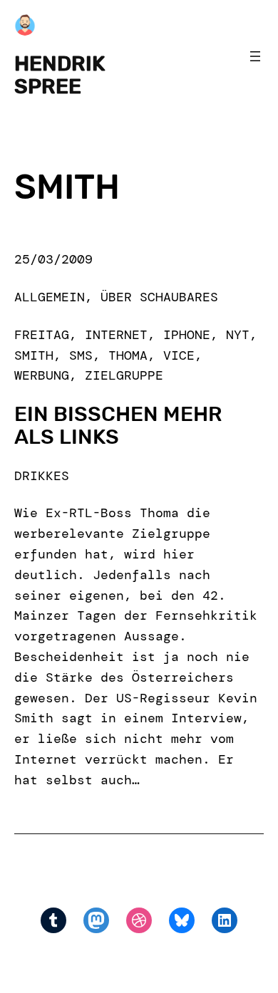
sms (81, 355)
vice (179, 355)
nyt (237, 334)
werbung (41, 375)
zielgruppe (124, 375)
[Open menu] (255, 56)
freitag (41, 334)
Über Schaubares (159, 297)
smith (33, 355)
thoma (128, 355)
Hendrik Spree (59, 74)
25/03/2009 (53, 259)
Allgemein (49, 297)
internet (116, 334)
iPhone (186, 334)
